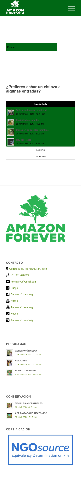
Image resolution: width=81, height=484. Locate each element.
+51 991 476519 (19, 275)
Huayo (14, 288)
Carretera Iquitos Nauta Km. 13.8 (28, 268)
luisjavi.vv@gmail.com (24, 281)
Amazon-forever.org (22, 294)
